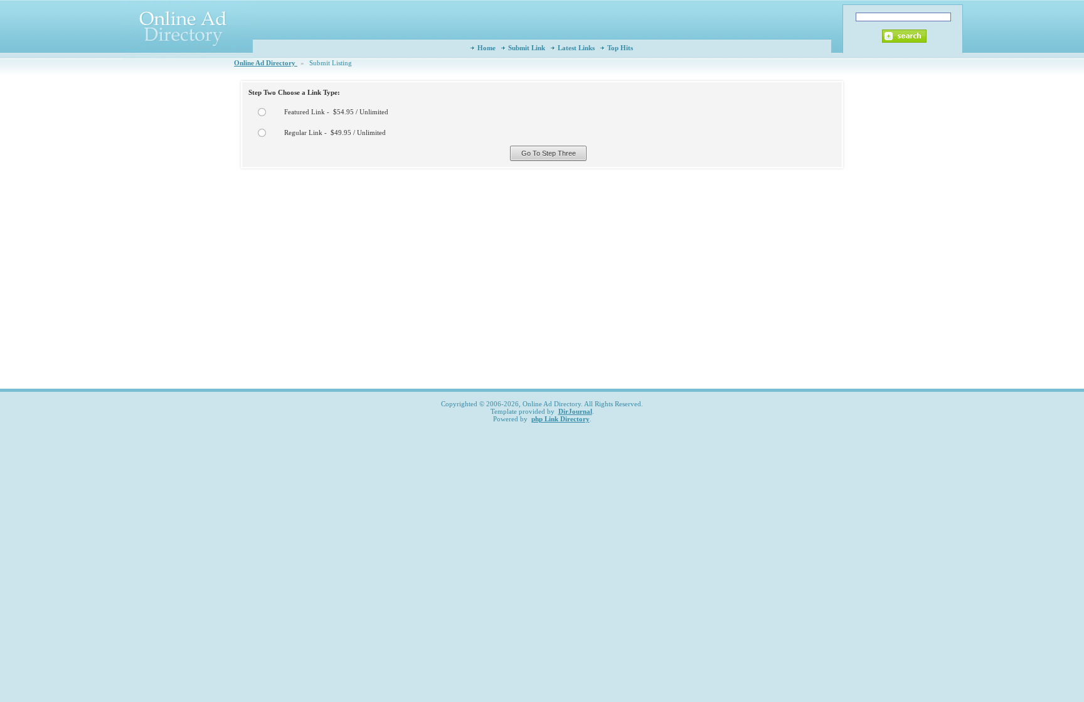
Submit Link (526, 47)
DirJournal (575, 411)
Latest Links (576, 47)
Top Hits (620, 47)
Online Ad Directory (265, 63)
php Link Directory (560, 419)
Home (486, 47)
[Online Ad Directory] (187, 56)
